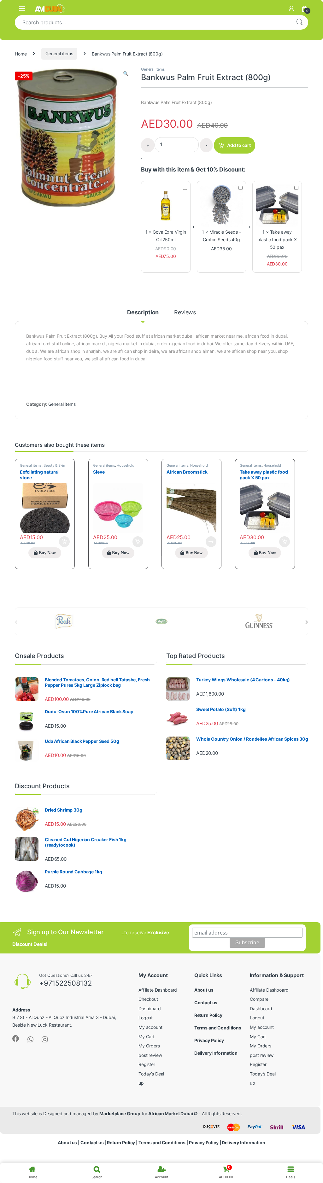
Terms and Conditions (217, 1027)
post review (150, 1055)
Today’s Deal (151, 1073)
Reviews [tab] (185, 313)
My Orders (149, 1045)
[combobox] (153, 22)
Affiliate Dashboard (157, 990)
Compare (259, 999)
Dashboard (149, 1008)
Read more (211, 541)
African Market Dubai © (173, 1113)
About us (204, 990)
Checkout (148, 999)
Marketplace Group (119, 1113)
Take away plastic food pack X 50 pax (277, 239)
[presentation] (306, 622)
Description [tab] (143, 313)
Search (299, 22)
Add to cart (239, 145)
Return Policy (208, 1015)
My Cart (146, 1036)
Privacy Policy (209, 1040)
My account (150, 1027)
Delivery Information (216, 1053)
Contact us (206, 1002)
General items (59, 53)
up (141, 1083)
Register (146, 1064)
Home (20, 53)
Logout (145, 1017)
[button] (125, 73)
